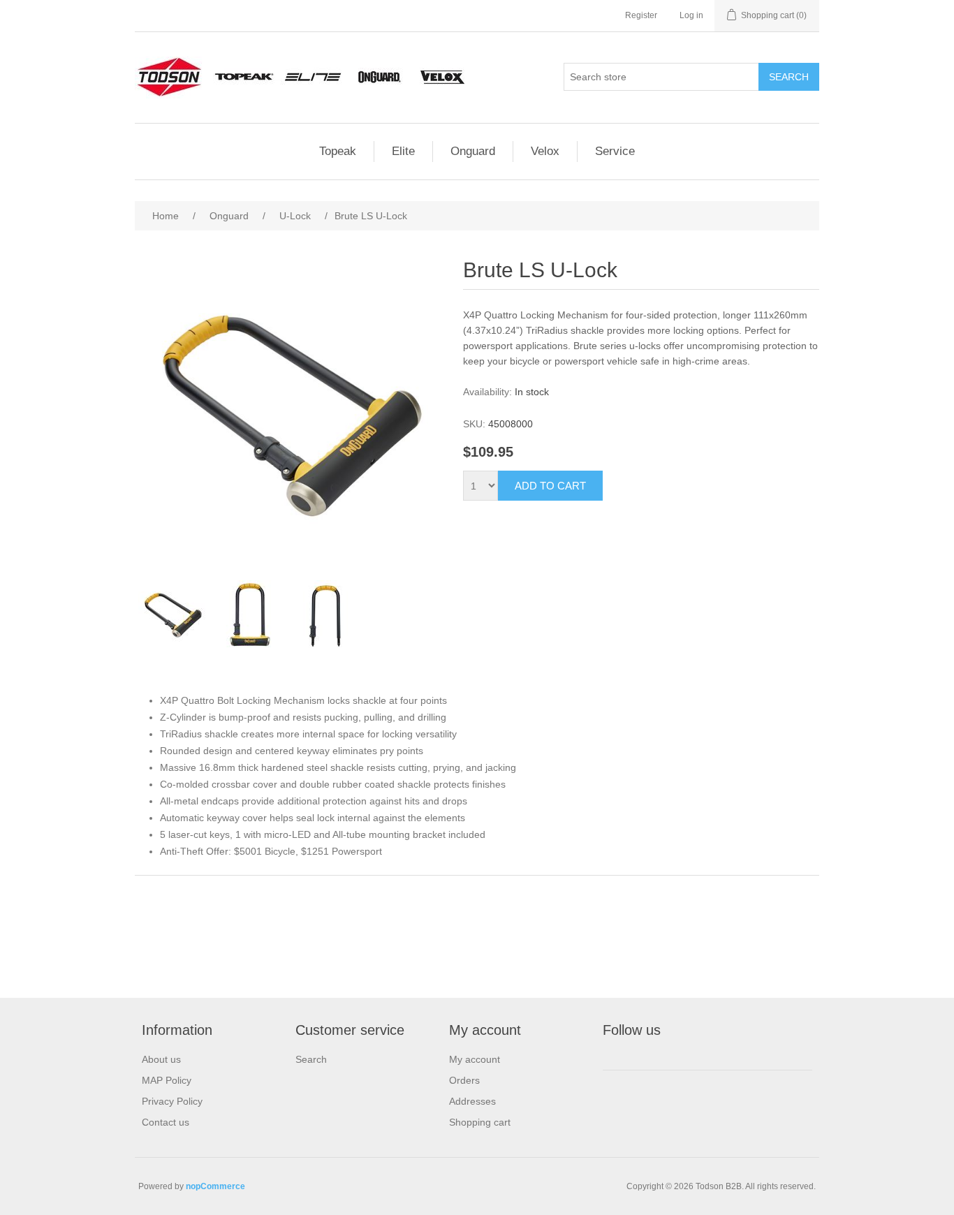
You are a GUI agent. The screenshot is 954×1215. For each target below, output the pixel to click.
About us (161, 1059)
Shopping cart (480, 1122)
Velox (545, 151)
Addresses (472, 1101)
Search (311, 1059)
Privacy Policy (172, 1101)
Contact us (165, 1122)
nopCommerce (215, 1186)
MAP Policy (166, 1080)
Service (615, 151)
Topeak (337, 151)
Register (641, 15)
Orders (464, 1080)
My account (474, 1059)
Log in (691, 15)
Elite (403, 151)
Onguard (472, 151)
